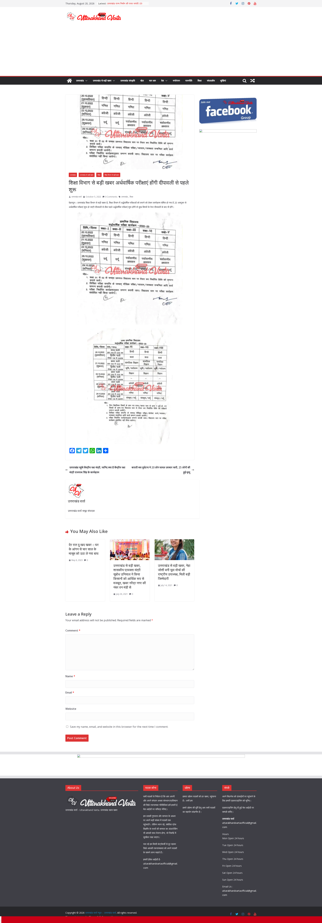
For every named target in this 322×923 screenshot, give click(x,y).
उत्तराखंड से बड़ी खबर (102, 80)
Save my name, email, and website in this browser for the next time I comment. (119, 727)
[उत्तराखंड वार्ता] (101, 796)
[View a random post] (253, 81)
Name (70, 676)
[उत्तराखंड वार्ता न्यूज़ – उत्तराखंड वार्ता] (69, 81)
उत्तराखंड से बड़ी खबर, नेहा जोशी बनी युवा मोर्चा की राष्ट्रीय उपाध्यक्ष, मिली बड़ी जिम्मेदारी (174, 572)
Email (69, 692)
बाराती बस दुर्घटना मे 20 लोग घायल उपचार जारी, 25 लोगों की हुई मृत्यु (161, 470)
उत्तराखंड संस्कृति (127, 80)
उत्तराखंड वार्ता (76, 196)
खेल (142, 80)
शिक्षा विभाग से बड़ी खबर (112, 175)
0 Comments (111, 196)
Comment (72, 630)
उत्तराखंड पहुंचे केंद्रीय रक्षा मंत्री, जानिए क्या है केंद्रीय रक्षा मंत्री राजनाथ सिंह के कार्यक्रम (97, 470)
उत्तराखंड (80, 80)
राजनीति (188, 80)
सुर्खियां (223, 80)
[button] (86, 80)
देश (162, 80)
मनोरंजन (176, 80)
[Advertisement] (161, 50)
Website (70, 709)
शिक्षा (200, 80)
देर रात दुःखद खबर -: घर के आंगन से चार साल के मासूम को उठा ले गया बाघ (84, 549)
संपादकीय (211, 80)
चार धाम (152, 80)
